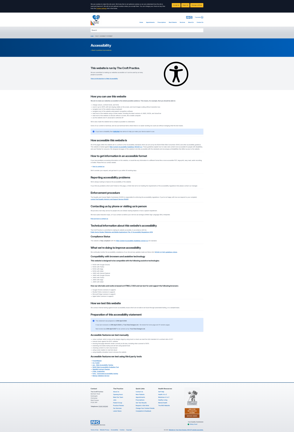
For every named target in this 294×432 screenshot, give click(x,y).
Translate (198, 17)
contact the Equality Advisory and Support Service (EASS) (109, 199)
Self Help (161, 391)
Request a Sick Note (142, 405)
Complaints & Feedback (143, 411)
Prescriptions (162, 22)
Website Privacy (104, 430)
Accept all (176, 5)
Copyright (129, 430)
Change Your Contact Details (145, 408)
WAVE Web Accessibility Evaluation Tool (105, 367)
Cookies (122, 430)
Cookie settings (101, 8)
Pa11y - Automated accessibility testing (105, 373)
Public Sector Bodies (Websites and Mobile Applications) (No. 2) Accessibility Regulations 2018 (122, 232)
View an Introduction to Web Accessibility (104, 78)
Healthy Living (162, 400)
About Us (191, 22)
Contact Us (200, 22)
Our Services (117, 408)
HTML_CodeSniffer (98, 371)
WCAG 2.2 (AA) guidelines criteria (166, 252)
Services (182, 22)
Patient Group (117, 403)
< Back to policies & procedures (101, 50)
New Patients (173, 22)
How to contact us (98, 166)
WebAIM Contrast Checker (101, 369)
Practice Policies (118, 405)
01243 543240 (103, 406)
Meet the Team (118, 397)
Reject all (185, 5)
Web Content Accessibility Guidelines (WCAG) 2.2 (126, 147)
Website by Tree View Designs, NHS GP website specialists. (186, 430)
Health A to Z (162, 394)
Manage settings (196, 5)
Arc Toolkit (96, 363)
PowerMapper (97, 361)
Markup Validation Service (100, 376)
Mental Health (162, 403)
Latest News (117, 411)
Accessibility (114, 430)
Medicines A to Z (163, 397)
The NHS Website (164, 405)
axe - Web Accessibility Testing (102, 365)
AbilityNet (116, 131)
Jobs (114, 400)
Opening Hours (118, 394)
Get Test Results (141, 403)
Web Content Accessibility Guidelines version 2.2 (132, 241)
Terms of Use (94, 430)
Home (141, 22)
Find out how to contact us (99, 218)
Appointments (150, 22)
